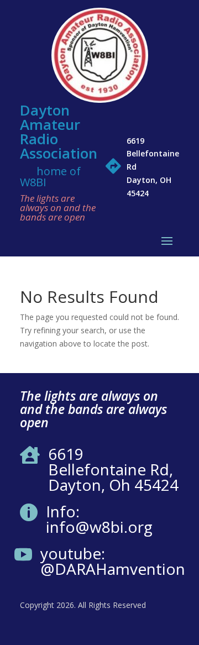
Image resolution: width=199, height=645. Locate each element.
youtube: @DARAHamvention (112, 561)
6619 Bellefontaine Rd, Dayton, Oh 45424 (113, 469)
